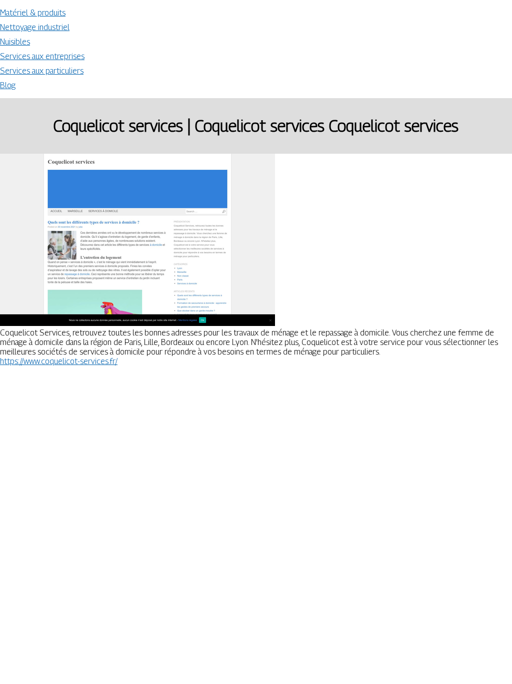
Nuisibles (15, 42)
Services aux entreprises (42, 56)
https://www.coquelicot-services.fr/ (59, 361)
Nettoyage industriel (35, 27)
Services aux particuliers (42, 71)
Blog (8, 85)
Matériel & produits (33, 13)
